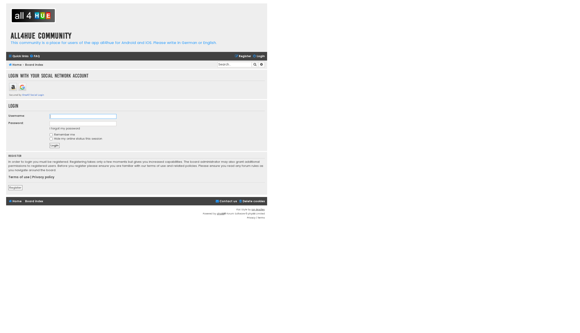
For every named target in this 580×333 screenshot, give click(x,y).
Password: (16, 123)
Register (15, 187)
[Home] (33, 16)
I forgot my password (65, 128)
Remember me (64, 134)
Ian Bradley (258, 209)
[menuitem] (35, 56)
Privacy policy (43, 177)
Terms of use (18, 177)
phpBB (220, 213)
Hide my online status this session (77, 139)
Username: (16, 116)
